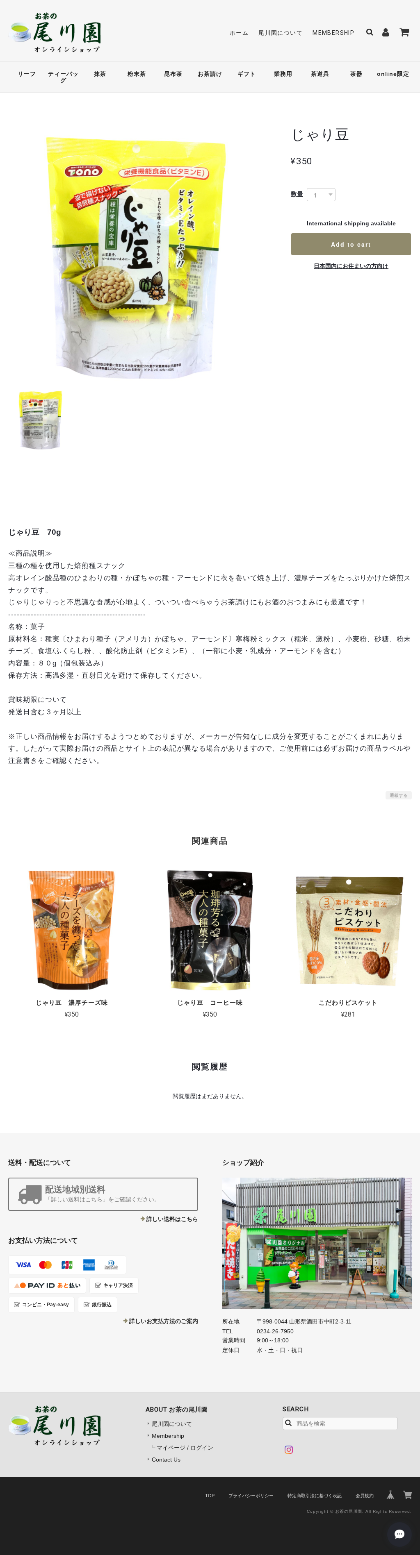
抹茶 (100, 73)
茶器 (356, 73)
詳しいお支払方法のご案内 (163, 1321)
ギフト (246, 73)
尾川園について (280, 33)
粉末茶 (137, 73)
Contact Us (166, 1459)
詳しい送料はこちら (172, 1219)
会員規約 (365, 1495)
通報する (399, 795)
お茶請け (210, 73)
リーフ (27, 73)
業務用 (283, 73)
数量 (297, 194)
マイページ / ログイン (185, 1447)
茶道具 (320, 73)
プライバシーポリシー (251, 1495)
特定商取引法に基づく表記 (315, 1495)
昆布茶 (173, 73)
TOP (210, 1495)
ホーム (239, 33)
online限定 (393, 73)
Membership (333, 33)
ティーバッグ (63, 77)
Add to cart (351, 244)
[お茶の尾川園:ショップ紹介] (317, 1243)
